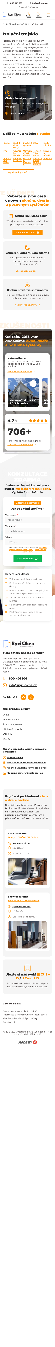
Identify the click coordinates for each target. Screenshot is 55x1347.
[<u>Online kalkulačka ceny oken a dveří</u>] (4, 767)
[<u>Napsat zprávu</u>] (6, 113)
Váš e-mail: (10, 526)
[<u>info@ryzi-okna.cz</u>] (5, 685)
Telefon (8, 537)
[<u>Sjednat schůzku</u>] (9, 843)
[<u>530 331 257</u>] (9, 847)
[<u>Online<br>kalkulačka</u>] (38, 13)
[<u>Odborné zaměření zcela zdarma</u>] (4, 773)
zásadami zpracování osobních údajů (28, 548)
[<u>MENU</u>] (48, 14)
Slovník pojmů (16, 24)
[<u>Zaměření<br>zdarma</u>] (28, 13)
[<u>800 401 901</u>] (5, 678)
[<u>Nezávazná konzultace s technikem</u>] (4, 762)
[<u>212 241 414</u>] (9, 911)
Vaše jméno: (11, 515)
